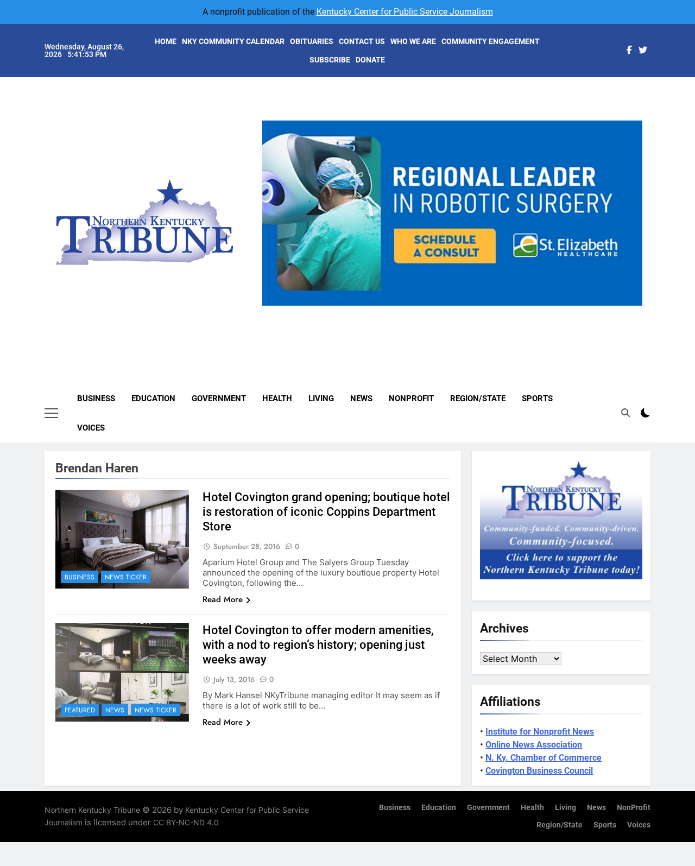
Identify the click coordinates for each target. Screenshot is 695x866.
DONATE (370, 59)
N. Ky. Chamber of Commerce (543, 758)
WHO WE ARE (413, 41)
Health (277, 398)
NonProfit (411, 398)
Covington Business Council (539, 771)
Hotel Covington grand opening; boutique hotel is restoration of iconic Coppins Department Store (326, 511)
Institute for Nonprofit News (539, 731)
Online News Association (533, 744)
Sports (537, 398)
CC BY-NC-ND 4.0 (186, 822)
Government (219, 398)
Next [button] (630, 306)
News (361, 398)
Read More (223, 599)
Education (153, 398)
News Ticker (126, 577)
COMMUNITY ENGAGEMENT (490, 41)
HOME (165, 41)
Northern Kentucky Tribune (92, 809)
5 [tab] (497, 312)
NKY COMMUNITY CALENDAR (233, 41)
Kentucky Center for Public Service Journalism (405, 12)
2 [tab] (436, 312)
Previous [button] (275, 306)
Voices (91, 428)
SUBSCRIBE (329, 59)
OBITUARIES (311, 41)
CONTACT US (362, 41)
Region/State (478, 398)
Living (321, 398)
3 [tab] (456, 312)
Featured (80, 710)
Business (96, 398)
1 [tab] (416, 312)
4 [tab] (476, 312)
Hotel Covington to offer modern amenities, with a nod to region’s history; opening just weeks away (318, 644)
